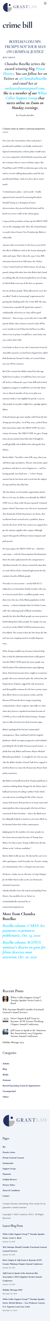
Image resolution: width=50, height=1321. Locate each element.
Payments (7, 1174)
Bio (4, 1147)
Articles (6, 1063)
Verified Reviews (10, 1179)
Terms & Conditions (11, 1190)
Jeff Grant (9, 57)
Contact (6, 1196)
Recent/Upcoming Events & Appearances (21, 1085)
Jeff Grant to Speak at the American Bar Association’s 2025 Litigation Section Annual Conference (28, 1033)
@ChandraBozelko (10, 901)
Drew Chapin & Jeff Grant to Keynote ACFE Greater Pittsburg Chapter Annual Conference (27, 1021)
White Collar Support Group (26, 95)
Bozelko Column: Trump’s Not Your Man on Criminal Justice (25, 46)
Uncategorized (9, 1091)
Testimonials (8, 1163)
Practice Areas (9, 1152)
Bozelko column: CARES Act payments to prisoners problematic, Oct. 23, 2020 (24, 930)
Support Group (9, 1169)
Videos (6, 1097)
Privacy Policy (9, 1185)
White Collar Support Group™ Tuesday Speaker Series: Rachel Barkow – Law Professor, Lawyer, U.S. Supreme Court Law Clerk (24, 1303)
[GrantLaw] (20, 12)
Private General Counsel (13, 1158)
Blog (5, 1069)
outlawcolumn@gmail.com (13, 907)
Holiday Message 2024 (13, 1042)
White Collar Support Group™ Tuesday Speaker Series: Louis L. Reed (26, 1000)
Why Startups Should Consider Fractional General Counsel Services (23, 1011)
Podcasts (7, 1080)
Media (5, 1074)
